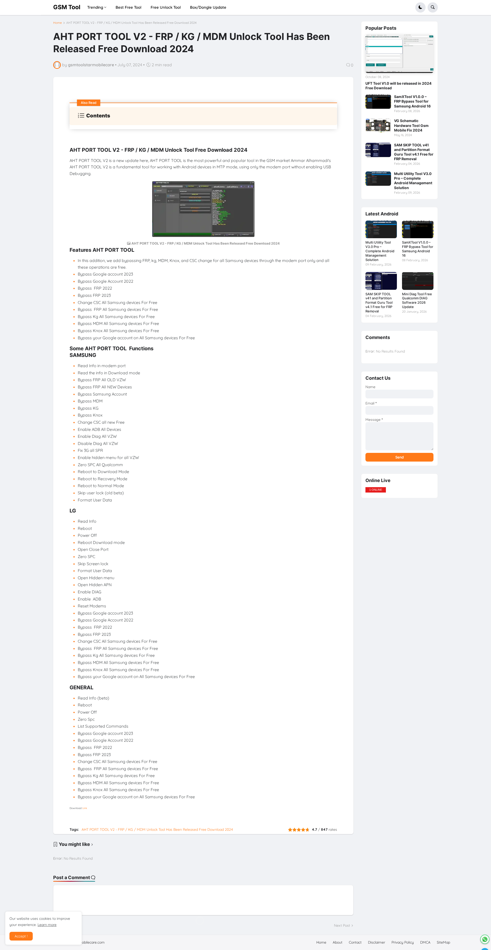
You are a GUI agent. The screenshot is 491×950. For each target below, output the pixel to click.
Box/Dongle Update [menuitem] (208, 7)
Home (57, 22)
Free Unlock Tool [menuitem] (166, 7)
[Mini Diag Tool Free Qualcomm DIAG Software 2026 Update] (417, 281)
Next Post (342, 925)
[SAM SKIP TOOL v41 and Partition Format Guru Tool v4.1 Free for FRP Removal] (378, 150)
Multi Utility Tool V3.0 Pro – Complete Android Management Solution (413, 180)
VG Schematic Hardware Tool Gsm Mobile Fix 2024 (411, 125)
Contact (355, 942)
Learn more (47, 924)
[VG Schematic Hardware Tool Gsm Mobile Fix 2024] (378, 125)
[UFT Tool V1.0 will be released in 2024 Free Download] (399, 54)
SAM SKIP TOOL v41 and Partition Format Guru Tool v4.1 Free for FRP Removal (413, 152)
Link (84, 808)
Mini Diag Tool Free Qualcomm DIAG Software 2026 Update (417, 300)
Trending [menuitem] (95, 7)
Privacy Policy (403, 942)
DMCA (425, 942)
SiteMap (443, 942)
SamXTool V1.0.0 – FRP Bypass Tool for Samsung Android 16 (412, 101)
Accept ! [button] (21, 936)
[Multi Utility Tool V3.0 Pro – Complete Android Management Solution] (378, 178)
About (337, 942)
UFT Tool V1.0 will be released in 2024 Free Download (398, 85)
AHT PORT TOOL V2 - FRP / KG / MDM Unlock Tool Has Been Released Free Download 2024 (131, 22)
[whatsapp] (484, 939)
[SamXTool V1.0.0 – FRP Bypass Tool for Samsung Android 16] (378, 101)
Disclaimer (376, 942)
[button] (420, 7)
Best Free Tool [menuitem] (128, 7)
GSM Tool (66, 7)
